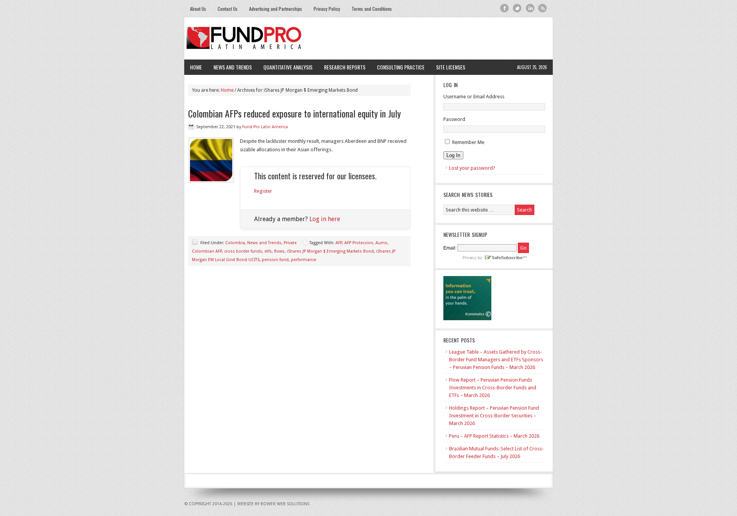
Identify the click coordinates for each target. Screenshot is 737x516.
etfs (268, 251)
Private (290, 242)
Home (196, 67)
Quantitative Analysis (285, 67)
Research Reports (344, 67)
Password (454, 119)
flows (279, 251)
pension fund (275, 259)
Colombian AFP (207, 251)
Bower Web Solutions (285, 503)
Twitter (517, 8)
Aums (381, 242)
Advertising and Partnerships (275, 8)
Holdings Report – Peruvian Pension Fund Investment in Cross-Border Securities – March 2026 (494, 415)
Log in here (324, 219)
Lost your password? (472, 168)
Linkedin (529, 8)
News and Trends (230, 67)
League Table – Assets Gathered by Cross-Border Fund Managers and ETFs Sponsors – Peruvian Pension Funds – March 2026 (496, 359)
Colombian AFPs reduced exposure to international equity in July (294, 113)
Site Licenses (447, 67)
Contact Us (228, 8)
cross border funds (243, 251)
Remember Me (468, 142)
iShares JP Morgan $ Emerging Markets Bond (330, 251)
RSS (542, 8)
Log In (453, 155)
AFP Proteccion (358, 242)
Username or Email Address (473, 96)
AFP (338, 242)
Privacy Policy (327, 8)
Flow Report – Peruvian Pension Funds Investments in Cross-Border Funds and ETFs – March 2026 (492, 387)
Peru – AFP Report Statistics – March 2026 (494, 436)
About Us (198, 8)
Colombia (235, 242)
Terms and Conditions (372, 8)
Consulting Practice (398, 67)
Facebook (504, 8)
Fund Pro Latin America (368, 38)
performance (303, 259)
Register (263, 191)
